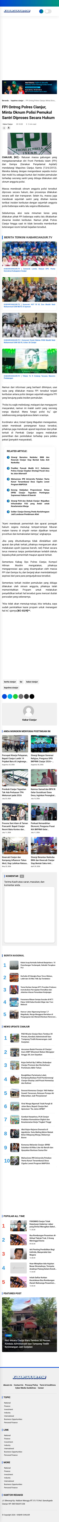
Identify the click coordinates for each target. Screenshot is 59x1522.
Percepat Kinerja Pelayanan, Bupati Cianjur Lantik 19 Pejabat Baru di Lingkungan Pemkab (15, 758)
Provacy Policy (31, 1385)
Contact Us (18, 1385)
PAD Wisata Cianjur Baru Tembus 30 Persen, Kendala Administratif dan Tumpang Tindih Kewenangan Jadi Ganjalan (27, 1343)
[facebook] (3, 3)
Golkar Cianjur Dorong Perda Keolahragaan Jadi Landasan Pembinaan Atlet (30, 513)
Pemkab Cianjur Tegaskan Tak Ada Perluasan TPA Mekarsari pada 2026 (14, 792)
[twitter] (7, 3)
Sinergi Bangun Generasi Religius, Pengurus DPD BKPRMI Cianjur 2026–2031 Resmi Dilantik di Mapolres (42, 758)
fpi (21, 682)
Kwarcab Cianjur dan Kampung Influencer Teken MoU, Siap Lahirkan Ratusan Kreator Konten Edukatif (15, 860)
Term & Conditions (48, 1385)
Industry (7, 1413)
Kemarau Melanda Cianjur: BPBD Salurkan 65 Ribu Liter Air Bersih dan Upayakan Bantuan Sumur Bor (37, 1147)
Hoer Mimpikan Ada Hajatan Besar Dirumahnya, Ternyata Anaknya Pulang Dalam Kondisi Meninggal (43, 1266)
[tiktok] (20, 3)
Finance (7, 1406)
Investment (8, 1409)
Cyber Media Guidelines (25, 1388)
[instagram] (11, 3)
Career (41, 1388)
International (9, 1416)
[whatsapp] (15, 696)
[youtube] (15, 3)
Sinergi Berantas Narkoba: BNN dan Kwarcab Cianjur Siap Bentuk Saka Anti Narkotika (30, 460)
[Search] (56, 3)
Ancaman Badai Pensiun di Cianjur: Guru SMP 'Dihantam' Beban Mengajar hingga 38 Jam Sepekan (37, 1052)
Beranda (5, 101)
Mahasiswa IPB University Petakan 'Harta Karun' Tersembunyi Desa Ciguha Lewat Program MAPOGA (30, 481)
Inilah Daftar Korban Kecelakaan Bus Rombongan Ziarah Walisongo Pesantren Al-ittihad (42, 1280)
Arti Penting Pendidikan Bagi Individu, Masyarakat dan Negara (42, 1252)
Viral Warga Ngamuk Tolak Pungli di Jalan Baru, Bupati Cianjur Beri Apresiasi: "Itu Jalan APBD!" (36, 1106)
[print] (21, 696)
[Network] (41, 11)
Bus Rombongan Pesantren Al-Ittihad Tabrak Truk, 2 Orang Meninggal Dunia (43, 1238)
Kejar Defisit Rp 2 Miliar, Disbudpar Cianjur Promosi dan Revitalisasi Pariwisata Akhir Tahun (36, 1065)
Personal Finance (11, 1422)
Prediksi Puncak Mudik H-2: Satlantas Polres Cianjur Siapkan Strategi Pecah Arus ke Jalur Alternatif (30, 471)
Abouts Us (7, 1385)
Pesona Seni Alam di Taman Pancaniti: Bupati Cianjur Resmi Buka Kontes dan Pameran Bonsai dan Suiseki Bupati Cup (15, 826)
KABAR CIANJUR (23, 1515)
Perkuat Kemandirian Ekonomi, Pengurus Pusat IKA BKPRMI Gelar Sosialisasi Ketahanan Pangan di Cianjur (43, 826)
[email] (26, 696)
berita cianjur (10, 682)
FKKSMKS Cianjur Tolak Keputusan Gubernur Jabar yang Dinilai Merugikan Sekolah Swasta (43, 1224)
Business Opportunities (13, 1419)
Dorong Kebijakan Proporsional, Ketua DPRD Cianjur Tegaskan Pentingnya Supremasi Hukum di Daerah (30, 492)
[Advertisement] (29, 49)
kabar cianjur (32, 682)
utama (8, 1335)
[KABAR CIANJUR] (17, 13)
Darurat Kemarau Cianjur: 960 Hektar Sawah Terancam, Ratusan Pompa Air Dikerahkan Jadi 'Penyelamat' (37, 1093)
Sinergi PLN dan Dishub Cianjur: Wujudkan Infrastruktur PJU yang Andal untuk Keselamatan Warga (30, 503)
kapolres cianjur (17, 101)
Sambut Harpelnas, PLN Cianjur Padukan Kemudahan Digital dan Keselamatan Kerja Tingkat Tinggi (36, 1119)
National (7, 1403)
